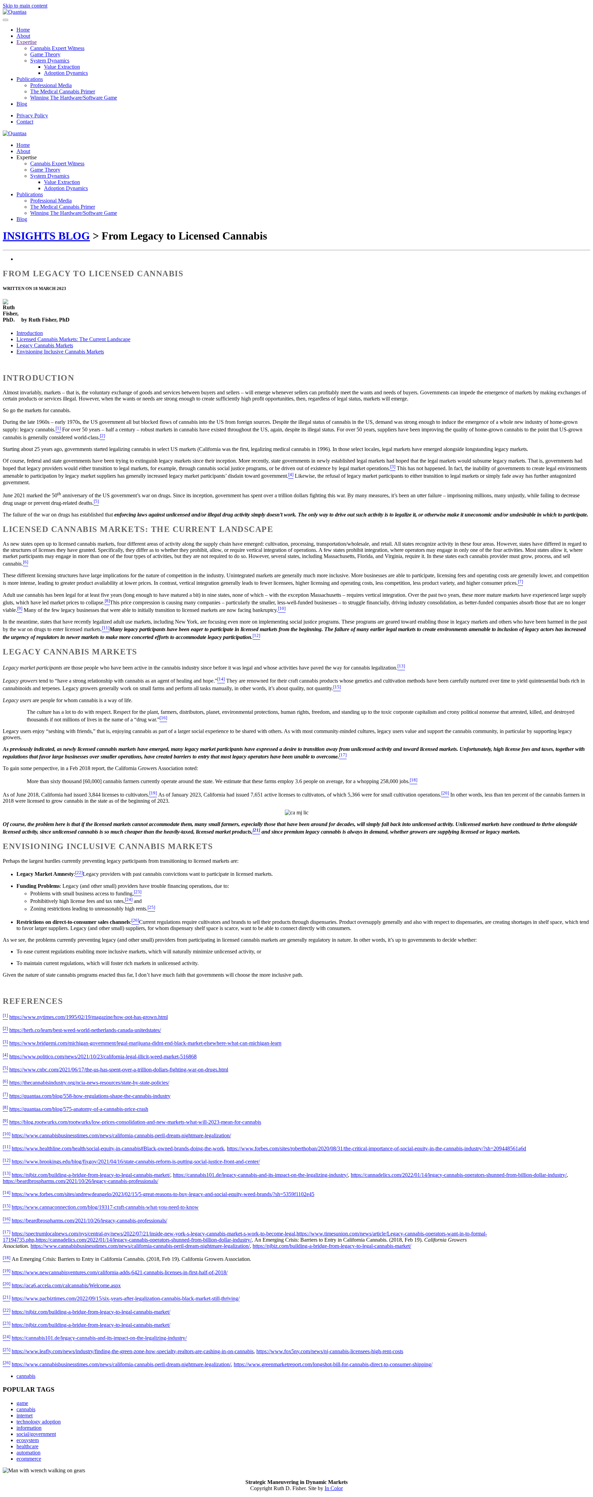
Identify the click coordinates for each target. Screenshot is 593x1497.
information (29, 1428)
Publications (29, 79)
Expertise (26, 42)
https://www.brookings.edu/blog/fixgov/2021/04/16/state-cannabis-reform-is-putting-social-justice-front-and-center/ (136, 1162)
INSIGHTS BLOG (46, 236)
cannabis (25, 1376)
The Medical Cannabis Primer (62, 91)
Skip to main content (25, 6)
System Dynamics (49, 60)
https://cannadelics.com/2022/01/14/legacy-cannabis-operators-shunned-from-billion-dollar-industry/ (459, 1175)
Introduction (29, 333)
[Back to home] (14, 12)
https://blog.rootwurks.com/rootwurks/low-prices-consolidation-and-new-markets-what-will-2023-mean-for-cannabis (135, 1122)
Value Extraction (62, 67)
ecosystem (27, 1440)
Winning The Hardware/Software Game (73, 98)
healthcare (27, 1446)
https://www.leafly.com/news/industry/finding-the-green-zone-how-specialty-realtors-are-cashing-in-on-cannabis (133, 1351)
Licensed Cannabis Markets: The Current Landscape (73, 339)
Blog (21, 104)
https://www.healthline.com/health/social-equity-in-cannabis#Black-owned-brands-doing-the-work (118, 1148)
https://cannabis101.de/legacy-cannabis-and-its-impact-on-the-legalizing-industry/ (260, 1175)
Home (23, 30)
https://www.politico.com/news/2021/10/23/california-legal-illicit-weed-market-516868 (103, 1056)
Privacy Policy (32, 115)
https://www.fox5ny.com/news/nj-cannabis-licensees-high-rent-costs (329, 1351)
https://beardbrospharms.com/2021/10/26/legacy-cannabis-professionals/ (80, 1181)
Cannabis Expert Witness (57, 48)
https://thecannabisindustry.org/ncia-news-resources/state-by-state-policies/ (89, 1083)
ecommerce (28, 1459)
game (22, 1403)
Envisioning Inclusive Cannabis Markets (60, 352)
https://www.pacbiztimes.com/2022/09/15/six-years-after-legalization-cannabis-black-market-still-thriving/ (126, 1299)
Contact (24, 122)
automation (28, 1452)
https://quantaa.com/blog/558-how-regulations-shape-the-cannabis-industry (90, 1096)
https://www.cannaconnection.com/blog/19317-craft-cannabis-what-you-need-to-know (105, 1207)
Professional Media (51, 85)
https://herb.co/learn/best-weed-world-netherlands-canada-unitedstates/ (85, 1030)
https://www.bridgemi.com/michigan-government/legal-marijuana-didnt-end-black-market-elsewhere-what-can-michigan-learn (145, 1043)
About (23, 36)
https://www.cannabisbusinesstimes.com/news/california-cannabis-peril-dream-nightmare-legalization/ (121, 1135)
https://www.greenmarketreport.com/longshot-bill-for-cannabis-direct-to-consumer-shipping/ (333, 1364)
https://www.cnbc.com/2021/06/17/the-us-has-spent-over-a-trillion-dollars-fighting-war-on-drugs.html (118, 1069)
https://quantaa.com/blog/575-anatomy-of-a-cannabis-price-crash (78, 1109)
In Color (334, 1488)
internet (24, 1415)
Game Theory (45, 54)
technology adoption (38, 1422)
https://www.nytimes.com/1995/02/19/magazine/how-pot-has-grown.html (88, 1017)
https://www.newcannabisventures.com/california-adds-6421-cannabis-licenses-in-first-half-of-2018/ (120, 1272)
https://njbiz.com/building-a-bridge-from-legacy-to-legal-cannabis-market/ (91, 1175)
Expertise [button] (26, 157)
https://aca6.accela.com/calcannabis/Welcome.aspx (66, 1285)
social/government (36, 1434)
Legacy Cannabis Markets (44, 345)
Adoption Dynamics (66, 73)
